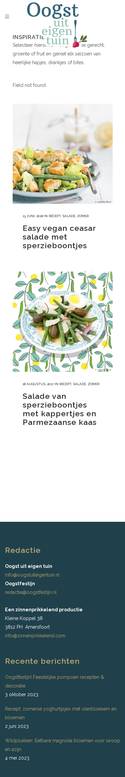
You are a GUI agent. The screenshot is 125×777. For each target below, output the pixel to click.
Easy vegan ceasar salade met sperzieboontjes (59, 236)
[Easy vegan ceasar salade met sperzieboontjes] (63, 154)
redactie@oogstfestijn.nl (31, 592)
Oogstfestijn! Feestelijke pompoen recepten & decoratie (54, 681)
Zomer (83, 216)
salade (68, 216)
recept (55, 216)
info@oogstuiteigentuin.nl (32, 575)
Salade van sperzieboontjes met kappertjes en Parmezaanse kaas (60, 409)
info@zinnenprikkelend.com (35, 635)
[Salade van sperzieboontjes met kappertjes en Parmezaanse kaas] (63, 322)
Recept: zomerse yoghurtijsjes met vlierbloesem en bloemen (61, 713)
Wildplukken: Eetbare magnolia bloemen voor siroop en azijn (62, 745)
